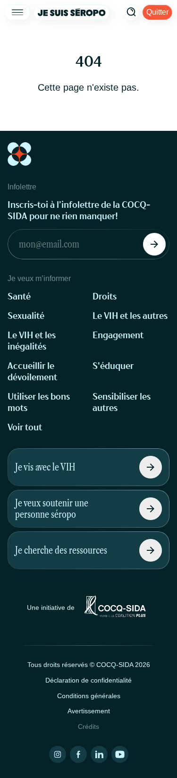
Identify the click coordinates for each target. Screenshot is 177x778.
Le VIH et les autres (130, 316)
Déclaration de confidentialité (88, 680)
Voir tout (25, 427)
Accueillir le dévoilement (32, 371)
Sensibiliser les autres (122, 402)
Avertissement (88, 711)
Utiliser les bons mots (39, 402)
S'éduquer (113, 366)
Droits (105, 296)
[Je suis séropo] (72, 12)
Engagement (118, 335)
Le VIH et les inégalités (32, 340)
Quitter (157, 12)
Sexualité (26, 316)
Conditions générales (88, 696)
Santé (19, 296)
